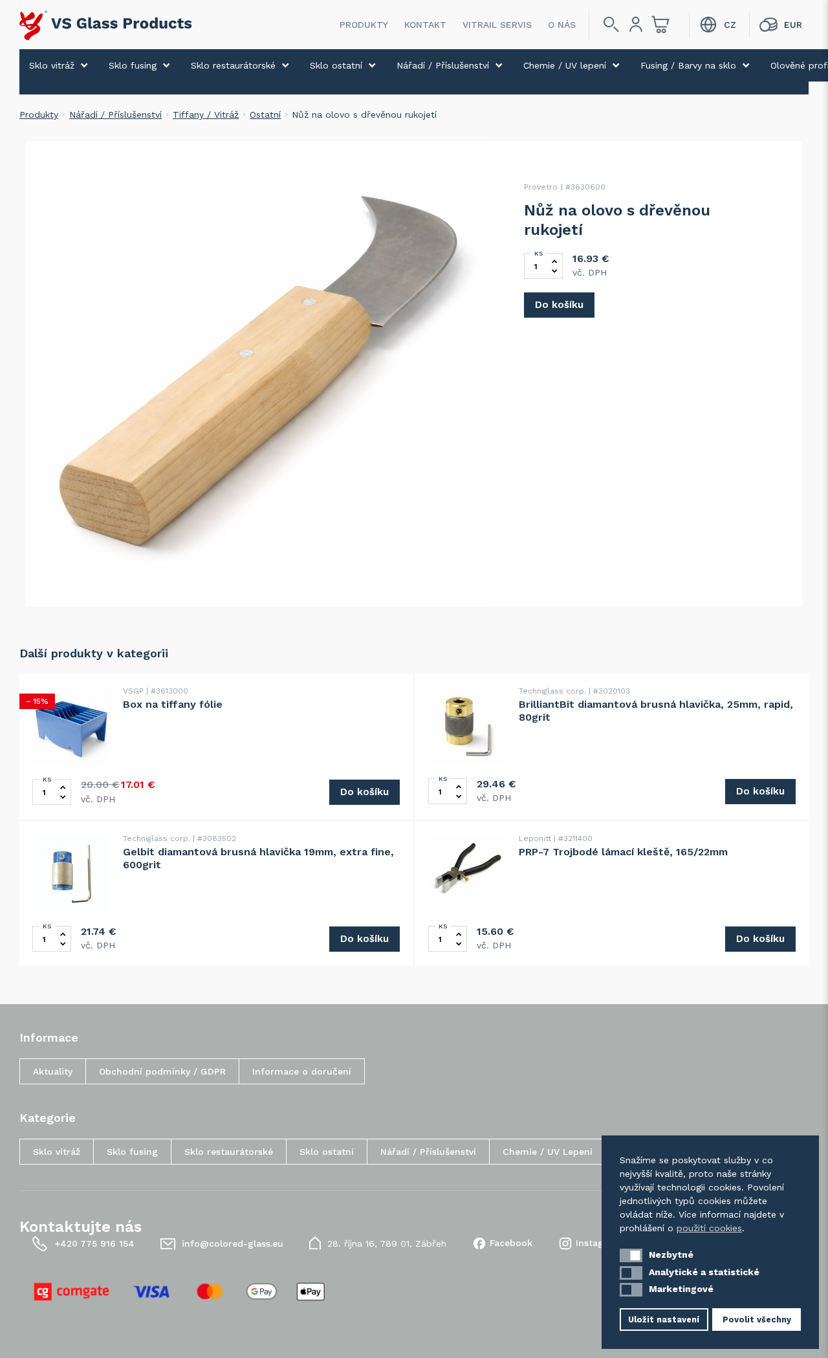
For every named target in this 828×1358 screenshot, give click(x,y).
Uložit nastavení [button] (663, 1319)
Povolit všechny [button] (757, 1319)
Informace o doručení (301, 1071)
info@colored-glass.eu (232, 1243)
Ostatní (265, 114)
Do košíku (559, 305)
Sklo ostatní (336, 65)
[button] (631, 1255)
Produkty (364, 24)
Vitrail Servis (497, 24)
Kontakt (425, 24)
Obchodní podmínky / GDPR (162, 1071)
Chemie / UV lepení (564, 65)
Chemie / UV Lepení (548, 1151)
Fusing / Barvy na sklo (688, 65)
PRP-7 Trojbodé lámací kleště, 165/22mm (623, 852)
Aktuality (52, 1071)
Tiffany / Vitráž (206, 114)
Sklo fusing (133, 65)
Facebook (511, 1243)
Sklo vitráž (51, 65)
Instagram (599, 1243)
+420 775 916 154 (94, 1243)
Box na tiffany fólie (173, 704)
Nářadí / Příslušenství (443, 65)
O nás (562, 24)
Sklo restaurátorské (233, 65)
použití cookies (709, 1228)
